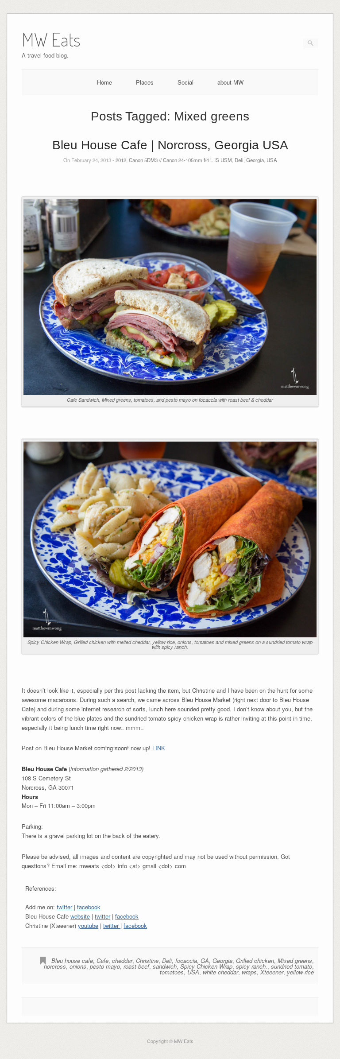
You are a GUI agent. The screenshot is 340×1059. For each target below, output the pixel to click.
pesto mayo (105, 966)
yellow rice (300, 972)
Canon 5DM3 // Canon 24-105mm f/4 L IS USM (180, 159)
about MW (230, 82)
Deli (239, 159)
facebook (88, 907)
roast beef (136, 966)
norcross (55, 966)
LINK (158, 748)
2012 (121, 159)
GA (205, 960)
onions (78, 966)
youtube (88, 925)
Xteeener (271, 972)
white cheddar (220, 972)
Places (145, 82)
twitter (65, 907)
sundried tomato (291, 966)
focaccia (186, 960)
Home (104, 82)
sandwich (165, 966)
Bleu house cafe (72, 960)
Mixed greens (295, 960)
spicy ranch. (251, 966)
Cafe (102, 960)
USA (272, 159)
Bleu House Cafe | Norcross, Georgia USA (170, 145)
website (80, 916)
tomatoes (172, 972)
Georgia (255, 159)
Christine (147, 960)
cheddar (122, 960)
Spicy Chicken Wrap (206, 966)
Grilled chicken (255, 960)
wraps (249, 972)
